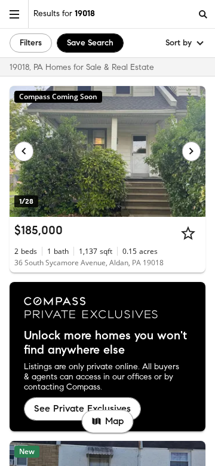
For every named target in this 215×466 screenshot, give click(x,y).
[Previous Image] (23, 151)
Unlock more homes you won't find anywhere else (105, 343)
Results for (64, 13)
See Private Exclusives (82, 408)
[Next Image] (191, 151)
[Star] (188, 233)
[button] (14, 14)
